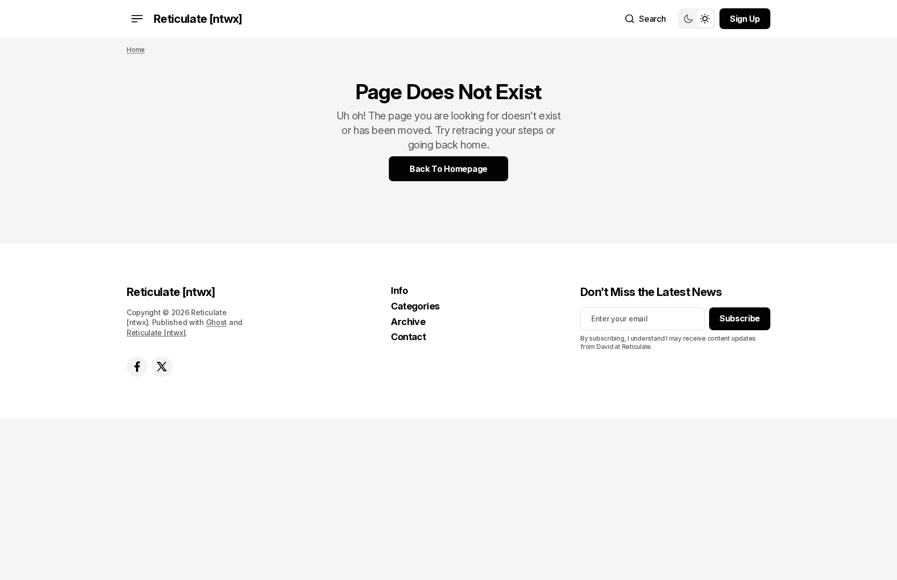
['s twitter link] (162, 366)
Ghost (216, 322)
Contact (408, 336)
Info (399, 290)
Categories (415, 306)
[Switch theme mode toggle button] (696, 18)
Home (136, 49)
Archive (408, 321)
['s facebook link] (137, 366)
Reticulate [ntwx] (156, 332)
